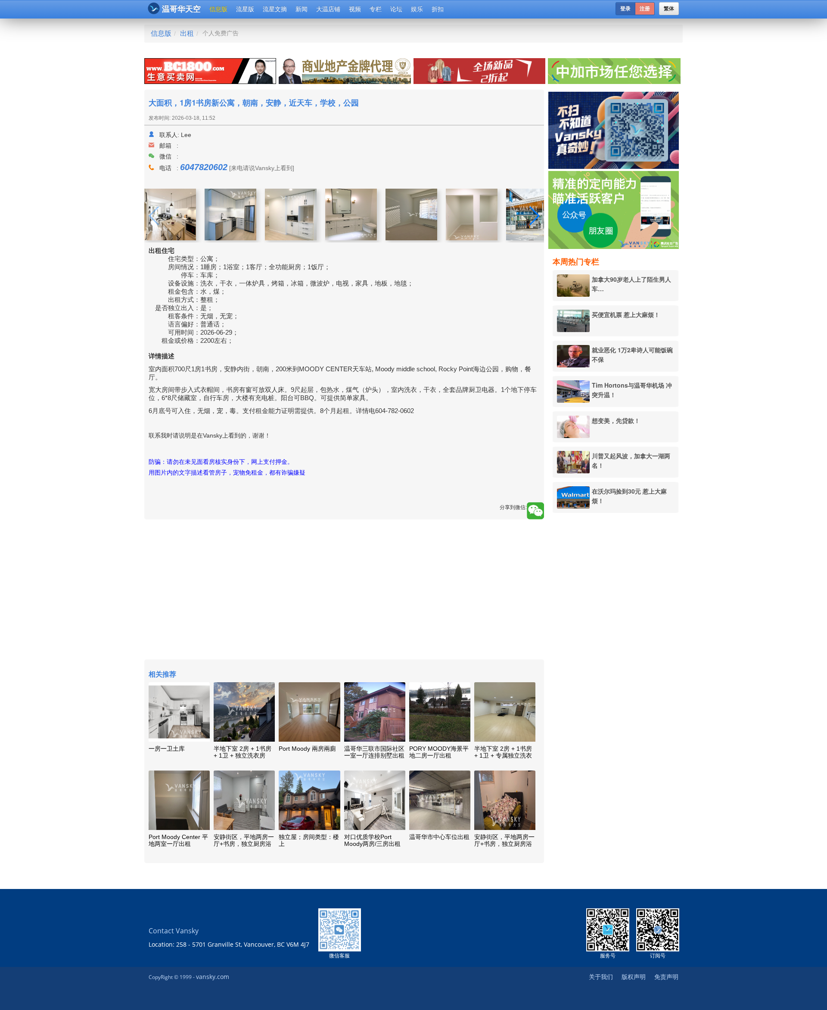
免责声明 (666, 977)
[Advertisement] (615, 650)
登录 (625, 9)
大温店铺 (328, 9)
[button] (534, 215)
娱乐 (417, 9)
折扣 (438, 9)
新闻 (301, 9)
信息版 (218, 9)
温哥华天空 (181, 9)
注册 (645, 9)
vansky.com (212, 977)
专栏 (376, 9)
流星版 (245, 9)
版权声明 (634, 977)
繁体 (669, 9)
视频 (355, 9)
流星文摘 (275, 9)
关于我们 (601, 977)
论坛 (396, 9)
